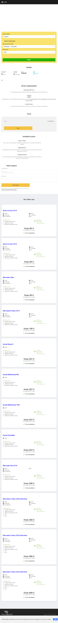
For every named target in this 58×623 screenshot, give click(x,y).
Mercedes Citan (8, 277)
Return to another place (9, 41)
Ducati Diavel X (8, 344)
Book (29, 60)
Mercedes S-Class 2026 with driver (15, 572)
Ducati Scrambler (9, 435)
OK (55, 619)
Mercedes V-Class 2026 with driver (15, 535)
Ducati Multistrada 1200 (11, 405)
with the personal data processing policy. (9, 189)
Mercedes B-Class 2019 (11, 311)
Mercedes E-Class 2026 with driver (15, 499)
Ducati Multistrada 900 (11, 374)
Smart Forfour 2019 (10, 210)
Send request (15, 185)
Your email (3, 176)
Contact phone (4, 168)
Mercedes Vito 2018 (10, 465)
